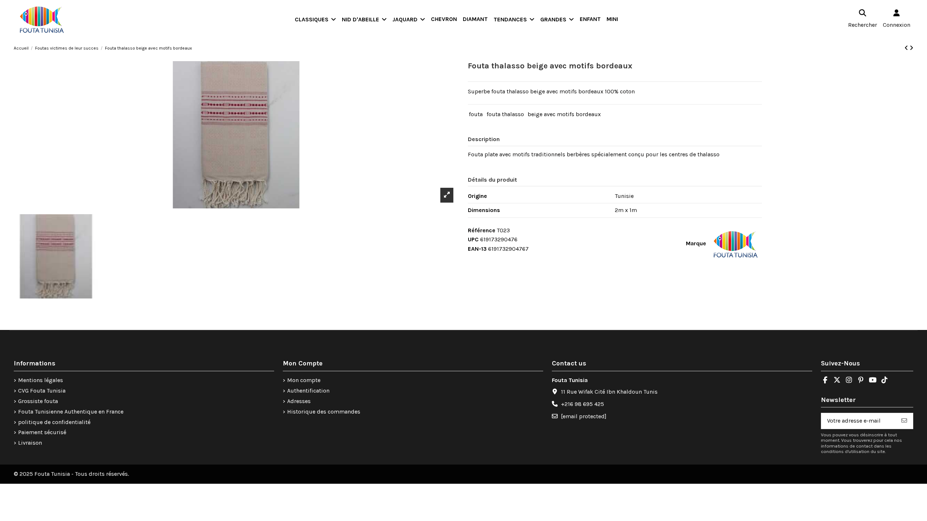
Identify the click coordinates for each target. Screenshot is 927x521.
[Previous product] (907, 48)
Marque (696, 243)
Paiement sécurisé (42, 432)
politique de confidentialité (54, 422)
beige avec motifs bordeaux (564, 114)
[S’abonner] (904, 421)
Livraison (30, 442)
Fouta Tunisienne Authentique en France (70, 411)
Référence (481, 230)
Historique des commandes (323, 411)
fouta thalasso (505, 114)
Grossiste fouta (38, 401)
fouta (476, 114)
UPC (473, 239)
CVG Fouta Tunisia (42, 390)
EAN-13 (477, 248)
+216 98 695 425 (582, 404)
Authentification (308, 390)
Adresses (299, 401)
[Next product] (911, 48)
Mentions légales (40, 380)
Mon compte (303, 380)
